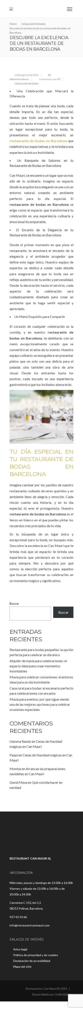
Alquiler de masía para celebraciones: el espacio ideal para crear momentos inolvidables (38, 666)
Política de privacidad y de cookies (35, 955)
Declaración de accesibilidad (31, 961)
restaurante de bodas (26, 83)
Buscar (14, 603)
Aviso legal (20, 949)
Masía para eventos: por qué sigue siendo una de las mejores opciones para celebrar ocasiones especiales (40, 704)
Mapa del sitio (22, 966)
